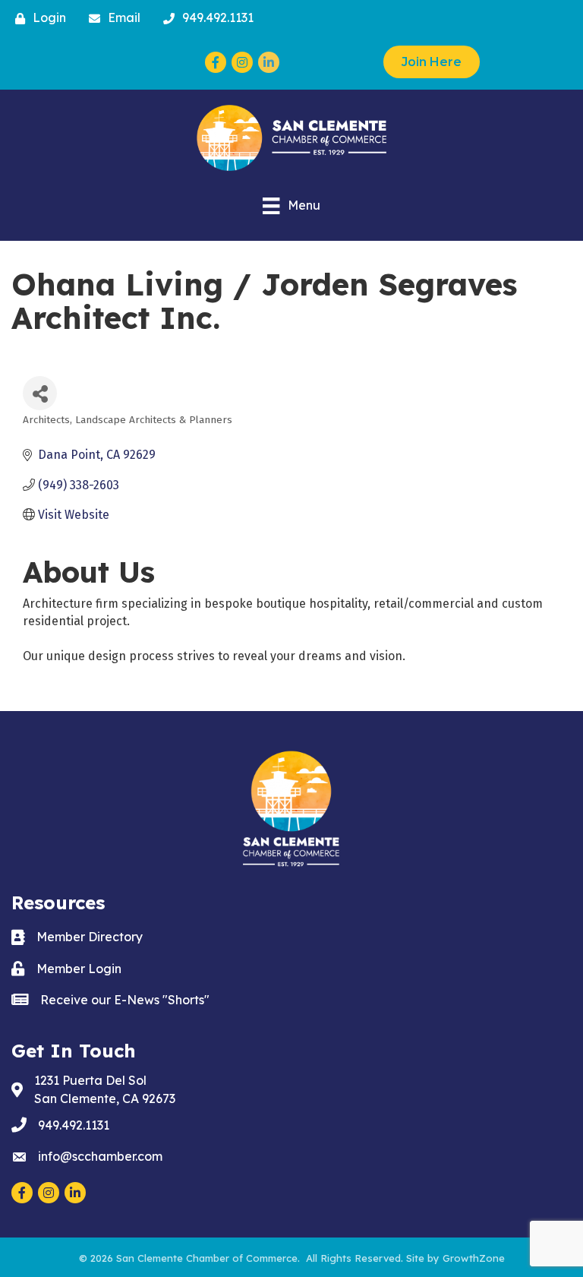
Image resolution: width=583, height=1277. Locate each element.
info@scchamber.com (100, 1156)
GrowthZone (474, 1258)
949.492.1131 (73, 1125)
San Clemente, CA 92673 (104, 1089)
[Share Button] (40, 393)
